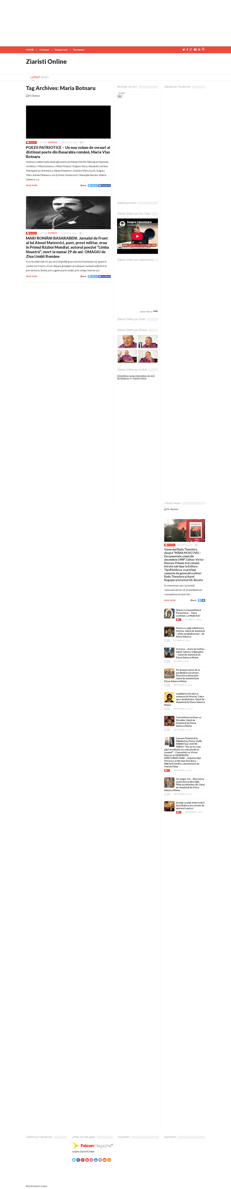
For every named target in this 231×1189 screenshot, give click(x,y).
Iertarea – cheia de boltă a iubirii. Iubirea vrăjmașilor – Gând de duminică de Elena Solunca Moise (190, 653)
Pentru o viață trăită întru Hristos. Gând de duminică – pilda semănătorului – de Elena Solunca (190, 632)
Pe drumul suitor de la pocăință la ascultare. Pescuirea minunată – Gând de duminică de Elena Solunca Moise (182, 675)
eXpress (52, 142)
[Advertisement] (115, 22)
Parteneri (78, 49)
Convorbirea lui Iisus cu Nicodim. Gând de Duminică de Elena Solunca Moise (188, 721)
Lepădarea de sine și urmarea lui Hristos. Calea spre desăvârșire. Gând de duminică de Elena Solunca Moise (184, 699)
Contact (44, 49)
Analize (171, 545)
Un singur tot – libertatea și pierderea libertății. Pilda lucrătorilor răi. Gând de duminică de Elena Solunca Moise (184, 784)
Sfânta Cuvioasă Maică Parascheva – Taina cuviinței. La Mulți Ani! (188, 613)
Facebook (106, 185)
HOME (30, 49)
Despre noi (61, 49)
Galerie (32, 142)
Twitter (94, 185)
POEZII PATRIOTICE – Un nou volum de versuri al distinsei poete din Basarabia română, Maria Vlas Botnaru (68, 152)
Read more (31, 185)
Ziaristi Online (46, 61)
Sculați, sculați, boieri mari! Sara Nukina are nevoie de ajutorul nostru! (190, 805)
